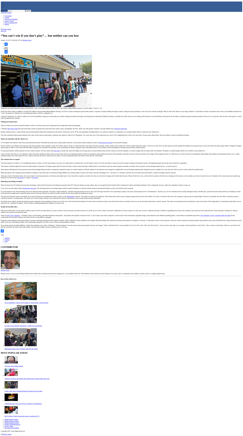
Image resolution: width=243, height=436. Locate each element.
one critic (57, 151)
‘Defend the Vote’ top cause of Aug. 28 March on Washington (23, 403)
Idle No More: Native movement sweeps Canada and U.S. (22, 416)
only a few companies (13, 215)
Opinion (7, 240)
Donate (7, 24)
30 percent (20, 177)
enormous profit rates (120, 128)
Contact (7, 17)
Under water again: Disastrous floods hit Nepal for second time (23, 391)
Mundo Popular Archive (12, 423)
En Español (8, 16)
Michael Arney (27, 40)
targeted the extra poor (29, 188)
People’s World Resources (12, 424)
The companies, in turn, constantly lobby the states (215, 215)
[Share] (123, 44)
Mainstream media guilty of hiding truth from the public (21, 349)
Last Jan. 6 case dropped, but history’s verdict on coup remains (23, 326)
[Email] (123, 48)
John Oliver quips (12, 128)
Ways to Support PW (11, 22)
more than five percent (105, 142)
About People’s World (11, 419)
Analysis (7, 238)
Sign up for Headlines (11, 19)
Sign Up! (3, 31)
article (70, 196)
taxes (6, 241)
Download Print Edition (12, 428)
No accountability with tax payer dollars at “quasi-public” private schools (26, 302)
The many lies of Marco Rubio (14, 366)
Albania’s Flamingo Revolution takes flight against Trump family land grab (27, 378)
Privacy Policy (9, 426)
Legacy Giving (9, 21)
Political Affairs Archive (12, 421)
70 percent (35, 177)
